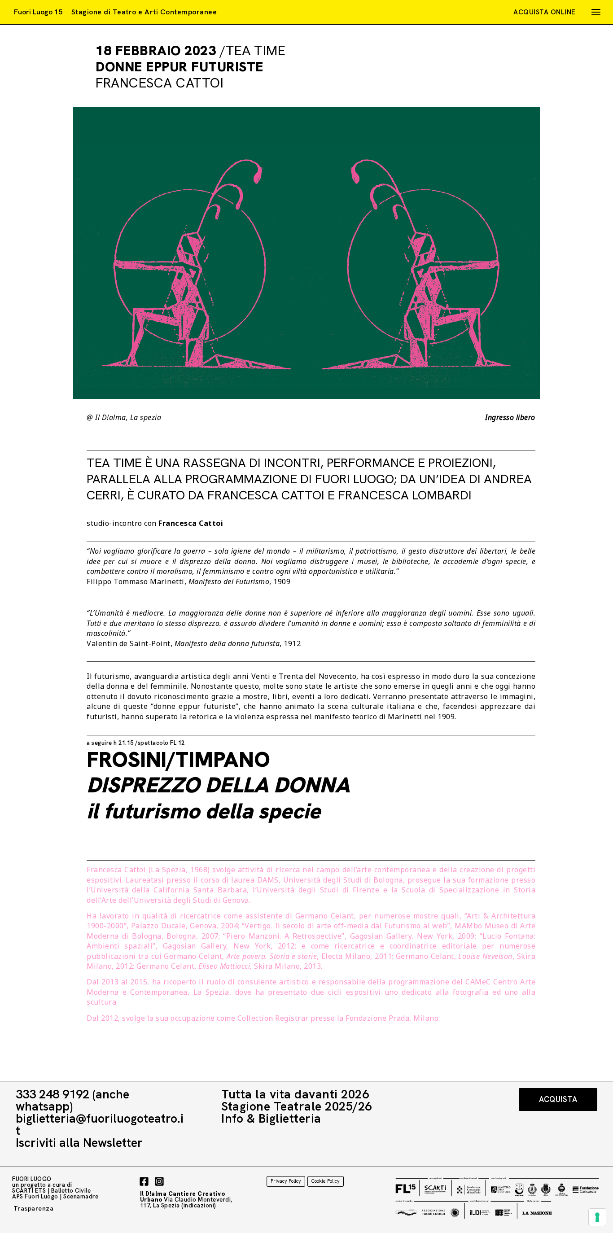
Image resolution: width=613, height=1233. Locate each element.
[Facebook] (144, 1181)
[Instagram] (159, 1181)
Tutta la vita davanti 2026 (295, 1094)
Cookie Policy (325, 1181)
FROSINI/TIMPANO (218, 785)
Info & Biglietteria (271, 1118)
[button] (558, 1099)
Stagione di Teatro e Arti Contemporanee (144, 12)
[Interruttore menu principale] (596, 12)
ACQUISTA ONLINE (544, 12)
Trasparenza (33, 1208)
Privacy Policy (286, 1181)
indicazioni (199, 1205)
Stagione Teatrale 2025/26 (296, 1106)
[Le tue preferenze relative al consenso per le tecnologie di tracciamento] (597, 1217)
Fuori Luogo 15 (38, 12)
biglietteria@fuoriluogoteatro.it (100, 1124)
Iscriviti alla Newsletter (79, 1142)
